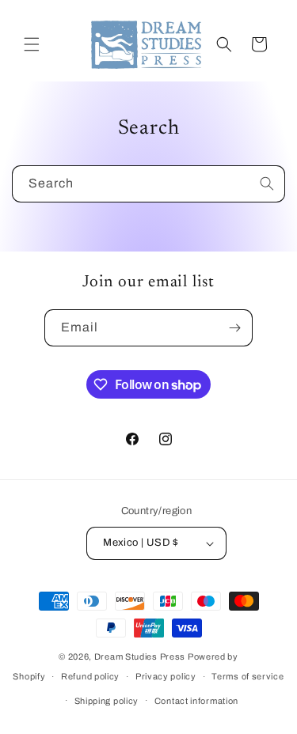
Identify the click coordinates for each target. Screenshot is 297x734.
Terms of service (247, 676)
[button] (31, 44)
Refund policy (90, 676)
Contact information (196, 701)
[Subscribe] (234, 327)
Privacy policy (165, 676)
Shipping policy (106, 701)
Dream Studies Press (139, 656)
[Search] (266, 183)
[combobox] (148, 184)
